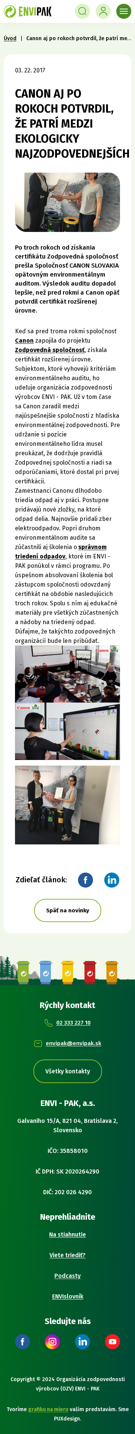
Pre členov (103, 11)
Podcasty (67, 1275)
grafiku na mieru (48, 1409)
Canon (24, 340)
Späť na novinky (67, 910)
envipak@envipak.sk (73, 1043)
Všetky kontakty (67, 1071)
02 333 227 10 (73, 1022)
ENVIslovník (67, 1296)
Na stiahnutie (67, 1234)
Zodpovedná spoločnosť (49, 350)
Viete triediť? (68, 1255)
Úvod (10, 38)
